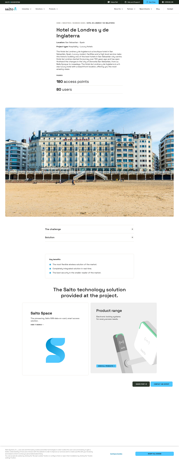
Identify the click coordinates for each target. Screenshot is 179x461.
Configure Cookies (116, 454)
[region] (89, 454)
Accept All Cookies (154, 454)
